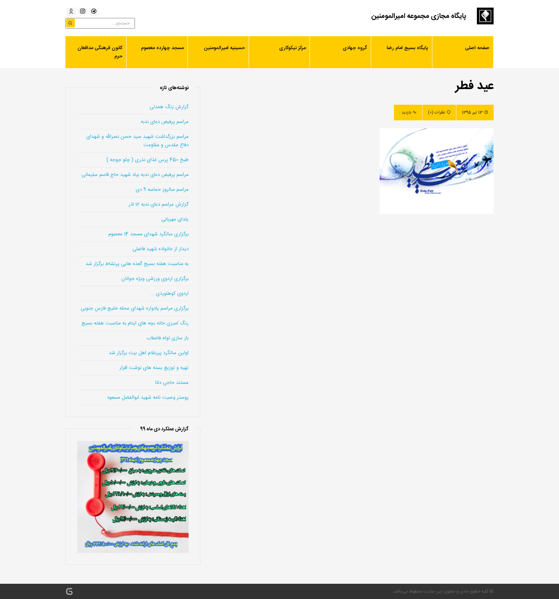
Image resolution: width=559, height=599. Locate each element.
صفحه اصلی (477, 48)
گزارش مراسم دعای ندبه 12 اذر (159, 204)
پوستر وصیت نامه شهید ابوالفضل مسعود (148, 397)
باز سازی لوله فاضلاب (167, 338)
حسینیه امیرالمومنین (224, 48)
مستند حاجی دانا (172, 383)
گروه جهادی (355, 48)
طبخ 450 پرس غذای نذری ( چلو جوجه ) (147, 160)
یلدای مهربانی (175, 219)
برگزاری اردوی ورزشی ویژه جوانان (155, 279)
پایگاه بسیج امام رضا (407, 48)
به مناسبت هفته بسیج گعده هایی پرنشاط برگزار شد (137, 264)
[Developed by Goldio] (69, 591)
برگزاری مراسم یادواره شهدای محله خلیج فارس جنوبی (135, 308)
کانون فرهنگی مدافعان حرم (100, 52)
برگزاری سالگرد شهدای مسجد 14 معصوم (148, 234)
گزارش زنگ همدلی (169, 107)
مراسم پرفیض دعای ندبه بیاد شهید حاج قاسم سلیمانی (135, 175)
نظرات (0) (436, 112)
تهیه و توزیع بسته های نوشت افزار (154, 368)
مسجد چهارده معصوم (162, 48)
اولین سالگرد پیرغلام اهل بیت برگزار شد (149, 353)
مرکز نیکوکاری (292, 48)
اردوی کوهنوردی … (170, 293)
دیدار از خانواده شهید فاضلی (160, 249)
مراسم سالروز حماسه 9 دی (162, 189)
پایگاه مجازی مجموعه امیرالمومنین (418, 16)
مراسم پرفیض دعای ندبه (165, 122)
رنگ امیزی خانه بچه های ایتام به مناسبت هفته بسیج (135, 323)
